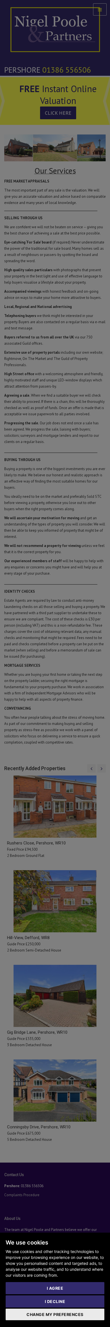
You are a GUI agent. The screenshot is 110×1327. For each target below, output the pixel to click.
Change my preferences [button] (55, 1314)
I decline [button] (55, 1301)
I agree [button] (55, 1288)
